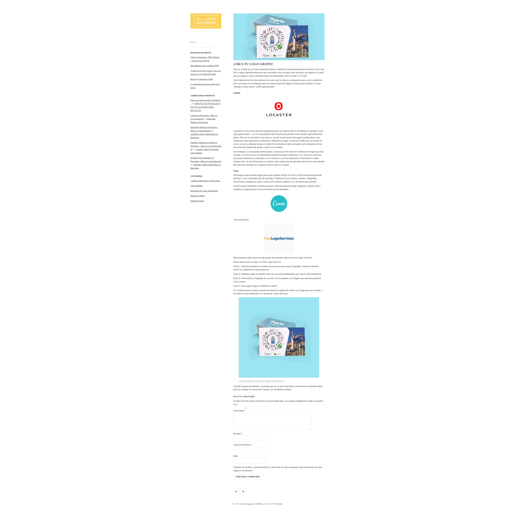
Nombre (237, 434)
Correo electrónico (242, 445)
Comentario (238, 411)
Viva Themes (277, 504)
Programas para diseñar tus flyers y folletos (236, 491)
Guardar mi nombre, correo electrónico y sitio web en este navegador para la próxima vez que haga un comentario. (277, 469)
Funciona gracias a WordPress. (252, 504)
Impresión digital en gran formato (243, 491)
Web (235, 456)
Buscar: (193, 42)
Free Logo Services (241, 220)
